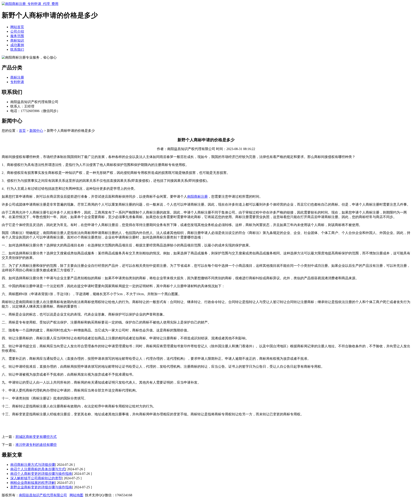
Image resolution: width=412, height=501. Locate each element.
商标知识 (17, 40)
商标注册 (17, 77)
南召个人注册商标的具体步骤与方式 (37, 469)
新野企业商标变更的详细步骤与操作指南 (41, 487)
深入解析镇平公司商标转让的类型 (36, 478)
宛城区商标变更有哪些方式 (36, 437)
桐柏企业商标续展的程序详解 (32, 482)
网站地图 (76, 495)
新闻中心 (36, 130)
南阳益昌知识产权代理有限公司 (43, 495)
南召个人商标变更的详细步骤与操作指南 (41, 473)
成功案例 (17, 45)
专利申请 (17, 82)
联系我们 (17, 49)
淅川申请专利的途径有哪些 (36, 444)
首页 (22, 130)
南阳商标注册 (197, 196)
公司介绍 (17, 31)
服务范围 (17, 36)
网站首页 (17, 27)
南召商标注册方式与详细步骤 (32, 464)
